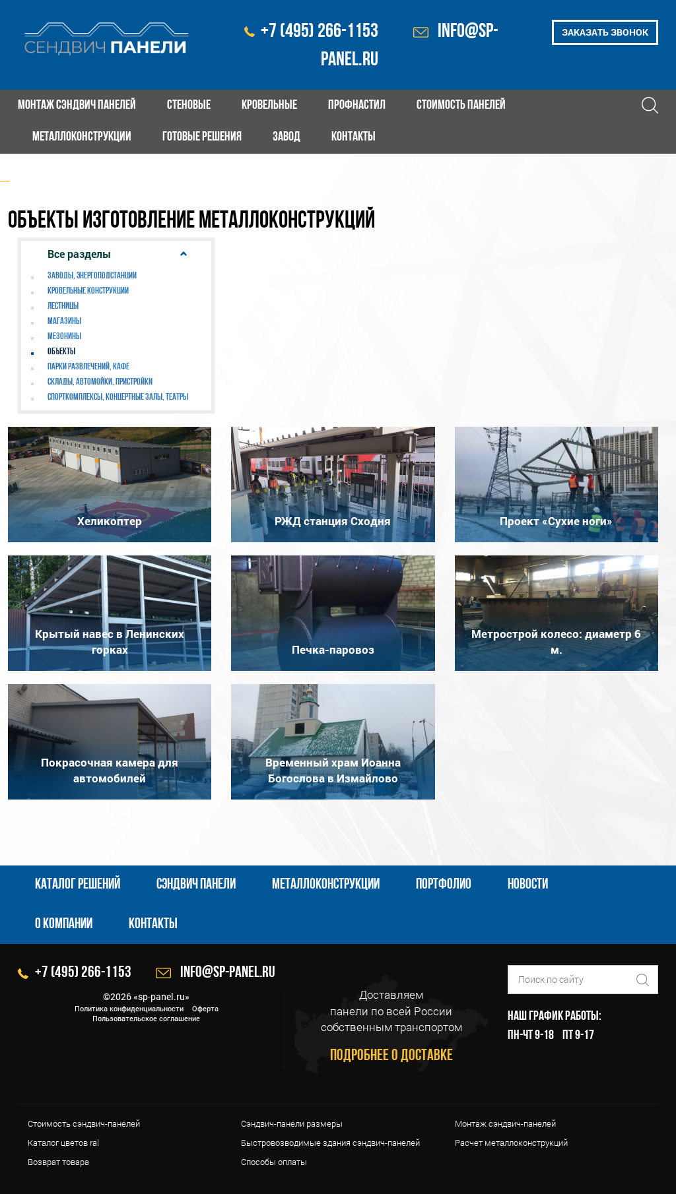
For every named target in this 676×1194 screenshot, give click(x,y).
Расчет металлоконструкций (511, 1142)
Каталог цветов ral (63, 1142)
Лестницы (63, 306)
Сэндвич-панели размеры (292, 1123)
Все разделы (79, 254)
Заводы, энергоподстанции (92, 276)
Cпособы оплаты (274, 1162)
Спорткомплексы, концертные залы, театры (118, 397)
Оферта (205, 1008)
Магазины (64, 322)
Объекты (61, 352)
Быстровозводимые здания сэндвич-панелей (330, 1142)
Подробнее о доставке (391, 1056)
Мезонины (64, 337)
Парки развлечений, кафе (88, 367)
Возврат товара (58, 1162)
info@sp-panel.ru (227, 973)
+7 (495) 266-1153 (319, 32)
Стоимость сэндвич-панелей (84, 1123)
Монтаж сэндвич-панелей (505, 1123)
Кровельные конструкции (88, 291)
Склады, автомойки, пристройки (100, 382)
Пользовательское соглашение (146, 1018)
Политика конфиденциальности (129, 1008)
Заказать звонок (605, 32)
